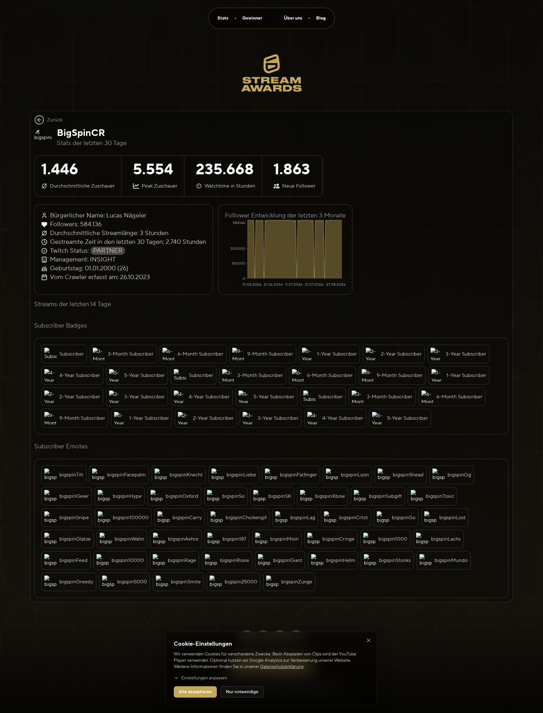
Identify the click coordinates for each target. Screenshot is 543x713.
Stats (222, 18)
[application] (285, 254)
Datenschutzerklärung (282, 667)
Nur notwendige (242, 692)
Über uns (293, 18)
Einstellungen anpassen (204, 678)
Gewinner (252, 18)
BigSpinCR (81, 133)
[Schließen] (368, 640)
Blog (321, 18)
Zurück (55, 120)
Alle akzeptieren (195, 692)
